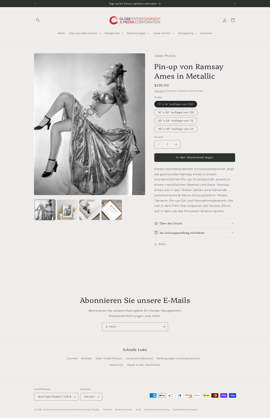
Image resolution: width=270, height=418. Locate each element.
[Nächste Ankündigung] (235, 3)
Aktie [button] (162, 244)
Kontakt (86, 358)
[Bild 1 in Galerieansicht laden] (45, 210)
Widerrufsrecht (123, 409)
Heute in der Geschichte (143, 364)
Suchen (72, 358)
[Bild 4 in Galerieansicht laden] (112, 210)
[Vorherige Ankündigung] (35, 3)
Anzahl (158, 136)
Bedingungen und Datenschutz (178, 358)
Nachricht (116, 364)
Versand (159, 90)
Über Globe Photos (109, 358)
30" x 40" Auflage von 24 (176, 129)
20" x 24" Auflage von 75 (175, 120)
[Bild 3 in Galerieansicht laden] (89, 210)
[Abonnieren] (164, 326)
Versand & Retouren (139, 358)
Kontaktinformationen (185, 409)
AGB (138, 409)
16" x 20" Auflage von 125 (176, 112)
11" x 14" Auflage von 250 (175, 104)
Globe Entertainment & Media (59, 409)
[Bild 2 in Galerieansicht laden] (67, 210)
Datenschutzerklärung (156, 409)
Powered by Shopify (88, 409)
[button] (38, 20)
